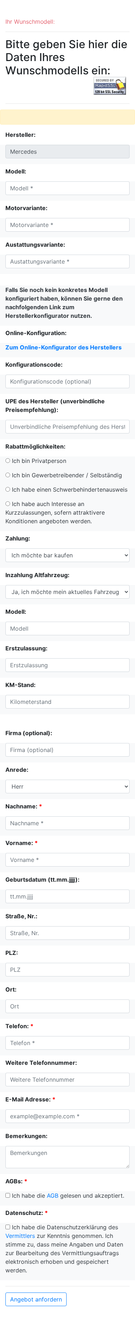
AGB (52, 1195)
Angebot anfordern (36, 1299)
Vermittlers (20, 1235)
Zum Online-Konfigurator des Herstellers (63, 347)
